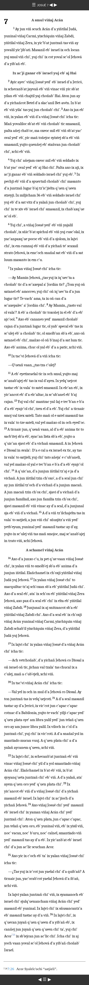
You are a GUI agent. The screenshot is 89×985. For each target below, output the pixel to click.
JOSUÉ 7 (43, 5)
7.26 (13, 934)
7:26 (10, 969)
